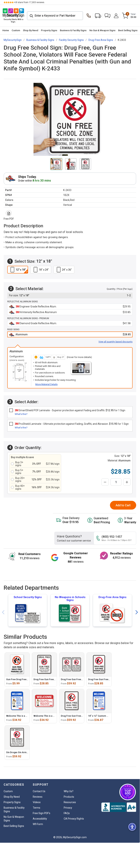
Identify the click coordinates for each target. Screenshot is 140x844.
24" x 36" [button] (67, 269)
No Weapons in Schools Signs (70, 599)
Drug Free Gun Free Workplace (104, 679)
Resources (70, 802)
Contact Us (39, 791)
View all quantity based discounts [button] (115, 341)
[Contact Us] (89, 15)
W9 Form (38, 824)
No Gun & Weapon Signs (102, 30)
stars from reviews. (29, 2)
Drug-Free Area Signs (112, 597)
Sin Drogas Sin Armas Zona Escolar (24, 752)
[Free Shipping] (98, 16)
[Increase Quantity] (127, 482)
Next (136, 612)
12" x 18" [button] (21, 269)
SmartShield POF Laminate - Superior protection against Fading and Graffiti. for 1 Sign (70, 410)
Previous (3, 612)
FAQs (67, 813)
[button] (107, 16)
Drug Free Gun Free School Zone (78, 716)
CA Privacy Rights (74, 818)
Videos (37, 802)
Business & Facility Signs (73, 30)
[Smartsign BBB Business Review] (118, 807)
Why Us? (68, 791)
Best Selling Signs (127, 30)
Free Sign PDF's (41, 813)
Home (5, 30)
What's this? (21, 414)
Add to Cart (123, 505)
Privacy (68, 807)
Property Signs (49, 30)
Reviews (37, 796)
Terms (36, 807)
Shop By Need (30, 30)
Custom (16, 30)
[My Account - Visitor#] (116, 16)
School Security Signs (28, 597)
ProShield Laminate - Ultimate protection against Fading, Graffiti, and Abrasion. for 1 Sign (72, 423)
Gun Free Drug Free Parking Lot (22, 679)
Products (69, 796)
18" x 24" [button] (44, 269)
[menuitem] (5, 30)
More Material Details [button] (46, 384)
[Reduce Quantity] (105, 482)
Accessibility (40, 818)
